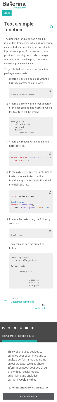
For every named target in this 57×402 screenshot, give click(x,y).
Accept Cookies (28, 396)
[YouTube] (26, 328)
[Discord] (15, 328)
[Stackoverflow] (20, 328)
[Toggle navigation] (51, 5)
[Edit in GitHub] (51, 27)
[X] (9, 328)
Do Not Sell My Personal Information (28, 388)
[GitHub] (3, 328)
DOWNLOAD (8, 336)
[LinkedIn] (32, 328)
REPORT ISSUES (25, 336)
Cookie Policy (27, 379)
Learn (7, 12)
